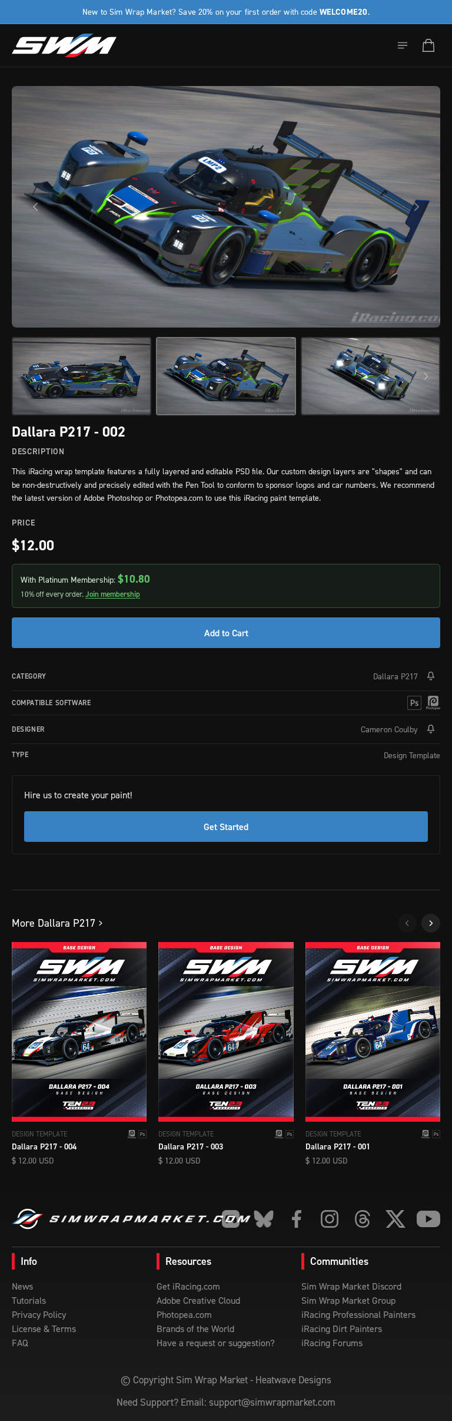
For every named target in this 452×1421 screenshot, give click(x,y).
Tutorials (29, 1300)
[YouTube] (428, 1219)
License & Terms (44, 1328)
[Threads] (362, 1219)
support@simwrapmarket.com (272, 1402)
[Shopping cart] (428, 45)
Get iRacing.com (188, 1286)
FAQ (20, 1343)
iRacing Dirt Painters (341, 1328)
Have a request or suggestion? (216, 1343)
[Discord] (230, 1219)
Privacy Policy (39, 1314)
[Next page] (430, 923)
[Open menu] (402, 45)
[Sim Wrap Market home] (64, 45)
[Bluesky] (263, 1219)
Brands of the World (195, 1328)
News (22, 1286)
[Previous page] (407, 923)
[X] (395, 1219)
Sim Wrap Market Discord (351, 1286)
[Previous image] (35, 207)
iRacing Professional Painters (358, 1314)
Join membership (112, 594)
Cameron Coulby (389, 729)
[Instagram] (329, 1219)
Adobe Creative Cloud (198, 1300)
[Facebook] (296, 1219)
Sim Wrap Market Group (348, 1300)
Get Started (226, 826)
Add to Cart (226, 633)
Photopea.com (184, 1314)
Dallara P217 (395, 676)
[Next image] (417, 207)
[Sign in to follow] (430, 676)
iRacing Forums (332, 1343)
